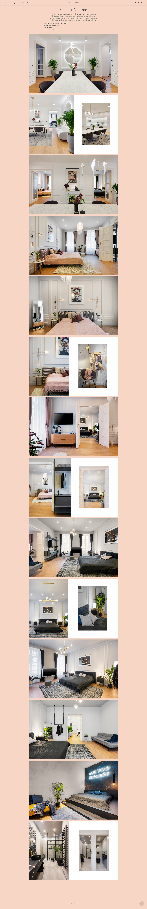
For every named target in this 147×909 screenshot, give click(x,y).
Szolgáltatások (16, 3)
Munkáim (7, 3)
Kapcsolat (30, 3)
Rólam (23, 3)
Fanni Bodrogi (73, 2)
